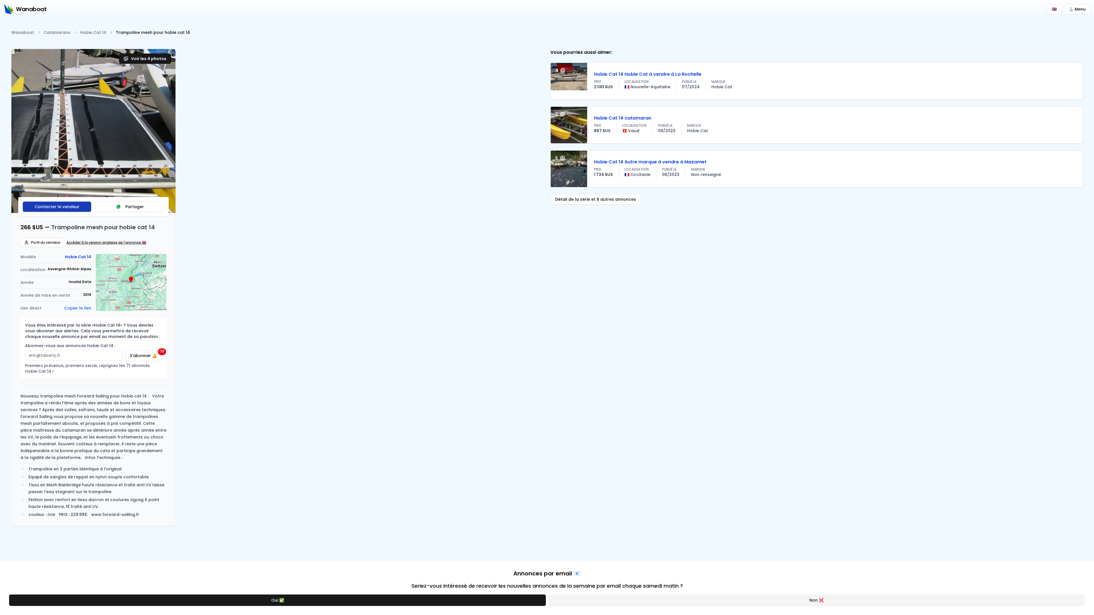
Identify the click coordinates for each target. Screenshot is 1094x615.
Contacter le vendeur (57, 207)
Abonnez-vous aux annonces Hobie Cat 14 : (70, 345)
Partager (134, 207)
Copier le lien (77, 308)
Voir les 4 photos (148, 59)
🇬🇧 (1054, 9)
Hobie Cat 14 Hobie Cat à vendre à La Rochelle (647, 74)
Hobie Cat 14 (93, 32)
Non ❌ (816, 600)
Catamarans (57, 32)
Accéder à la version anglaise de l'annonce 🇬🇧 (106, 242)
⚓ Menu (1077, 9)
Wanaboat (22, 32)
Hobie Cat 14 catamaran (622, 118)
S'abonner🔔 (146, 354)
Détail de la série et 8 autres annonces (595, 199)
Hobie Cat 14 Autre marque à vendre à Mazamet (650, 162)
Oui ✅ (277, 600)
